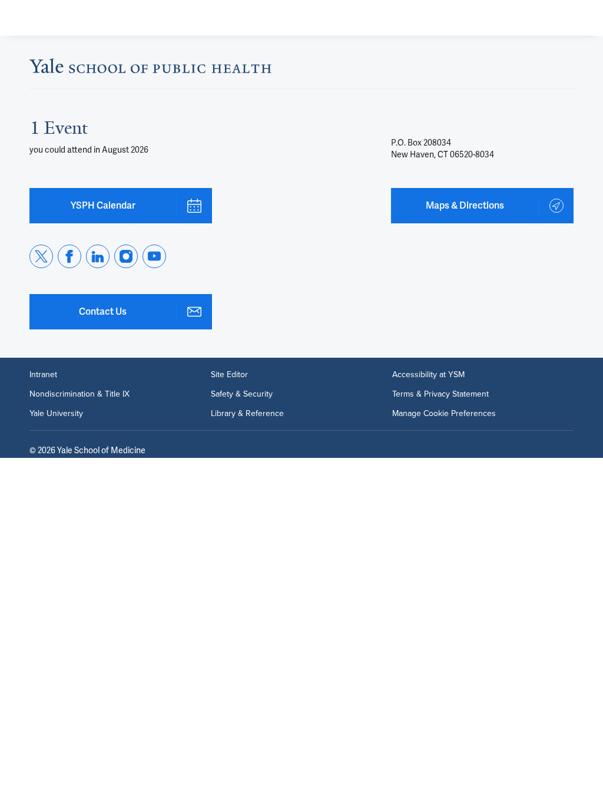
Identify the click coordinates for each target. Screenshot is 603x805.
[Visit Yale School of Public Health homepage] (150, 69)
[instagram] (126, 256)
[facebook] (69, 256)
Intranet (43, 374)
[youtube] (154, 256)
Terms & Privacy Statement (440, 393)
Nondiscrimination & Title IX (79, 393)
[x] (41, 256)
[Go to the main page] (104, 18)
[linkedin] (98, 256)
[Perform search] (549, 18)
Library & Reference (247, 413)
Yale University (56, 413)
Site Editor (229, 374)
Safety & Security (242, 393)
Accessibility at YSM (428, 374)
